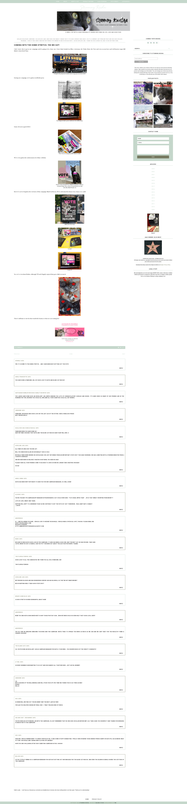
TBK (115, 802)
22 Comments (18, 347)
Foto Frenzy (114, 1)
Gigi (16, 698)
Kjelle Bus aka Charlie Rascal (25, 428)
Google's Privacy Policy (165, 264)
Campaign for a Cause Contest (70, 325)
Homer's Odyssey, (79, 184)
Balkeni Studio (100, 802)
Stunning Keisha (84, 802)
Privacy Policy (97, 799)
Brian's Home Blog (21, 596)
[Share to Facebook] (118, 347)
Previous (17, 354)
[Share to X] (120, 347)
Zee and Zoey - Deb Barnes (23, 717)
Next (123, 354)
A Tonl (17, 661)
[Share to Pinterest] (123, 347)
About (65, 1)
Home (57, 1)
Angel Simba (19, 478)
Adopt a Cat (75, 1)
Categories (125, 1)
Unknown (18, 410)
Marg (17, 538)
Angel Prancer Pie (21, 376)
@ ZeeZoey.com (69, 341)
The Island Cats (20, 645)
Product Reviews (88, 1)
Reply (121, 368)
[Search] (169, 48)
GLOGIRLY (18, 494)
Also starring (102, 1)
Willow (17, 756)
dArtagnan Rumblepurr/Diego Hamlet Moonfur (30, 392)
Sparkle (18, 360)
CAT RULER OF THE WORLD (70, 323)
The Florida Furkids (21, 556)
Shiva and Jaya (20, 445)
